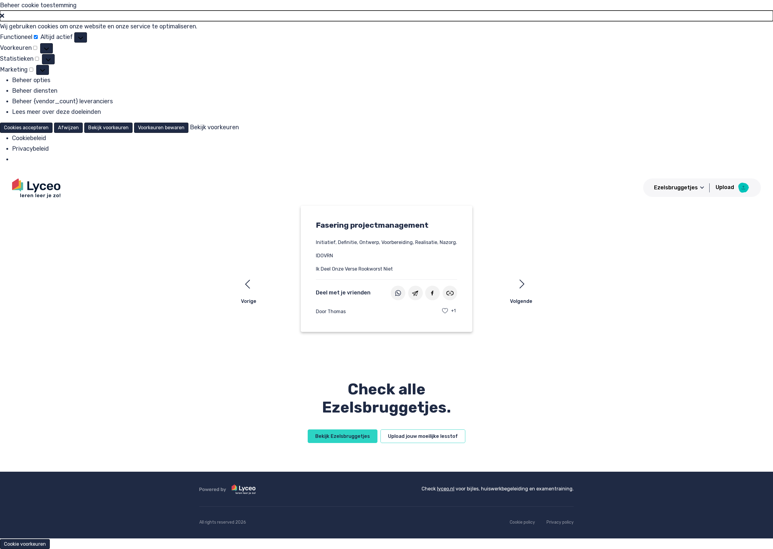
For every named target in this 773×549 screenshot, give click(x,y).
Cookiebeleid (29, 138)
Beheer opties (31, 80)
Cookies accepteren (26, 127)
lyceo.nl (445, 489)
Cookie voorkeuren (25, 544)
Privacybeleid (30, 148)
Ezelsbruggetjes (676, 187)
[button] (386, 16)
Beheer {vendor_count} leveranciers (62, 101)
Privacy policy (560, 522)
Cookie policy (522, 522)
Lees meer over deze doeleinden (56, 111)
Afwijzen (68, 127)
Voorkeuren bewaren (161, 127)
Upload (725, 187)
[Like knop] (445, 311)
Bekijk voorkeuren (108, 127)
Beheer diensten (34, 90)
